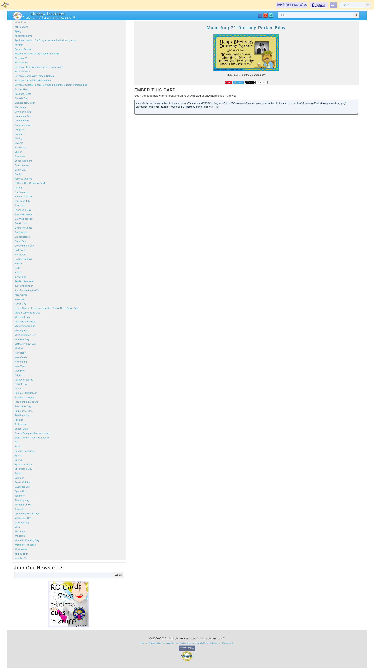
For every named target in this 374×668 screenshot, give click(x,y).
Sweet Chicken (23, 482)
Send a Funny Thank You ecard (32, 437)
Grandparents (22, 236)
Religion (19, 419)
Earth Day (20, 147)
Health (18, 263)
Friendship (20, 205)
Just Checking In (24, 285)
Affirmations (21, 26)
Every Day (20, 169)
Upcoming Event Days (27, 513)
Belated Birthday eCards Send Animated (37, 53)
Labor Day (20, 303)
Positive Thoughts (24, 397)
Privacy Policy (155, 643)
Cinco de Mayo (23, 111)
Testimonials (185, 643)
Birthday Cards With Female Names (34, 75)
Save (229, 82)
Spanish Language (25, 451)
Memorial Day (22, 317)
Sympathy (20, 491)
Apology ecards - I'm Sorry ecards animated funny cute (45, 40)
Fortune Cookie (23, 196)
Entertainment (22, 165)
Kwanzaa (19, 299)
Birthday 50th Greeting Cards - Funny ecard (39, 67)
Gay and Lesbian (24, 214)
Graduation (21, 232)
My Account (227, 643)
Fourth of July (22, 201)
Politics (19, 388)
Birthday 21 (21, 58)
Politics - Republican (26, 392)
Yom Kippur (21, 553)
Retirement (21, 424)
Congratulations (23, 125)
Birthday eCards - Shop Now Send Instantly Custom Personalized (51, 84)
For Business (21, 192)
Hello (17, 267)
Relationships (22, 415)
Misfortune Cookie (25, 325)
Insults (18, 272)
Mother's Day (22, 339)
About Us (170, 643)
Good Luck (21, 223)
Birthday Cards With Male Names (33, 80)
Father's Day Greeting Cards (30, 183)
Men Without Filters (25, 321)
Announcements (23, 35)
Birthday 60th (22, 71)
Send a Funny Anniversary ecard (32, 433)
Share (239, 82)
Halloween (20, 250)
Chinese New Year (25, 102)
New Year (20, 366)
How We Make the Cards (206, 643)
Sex (17, 442)
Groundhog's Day (24, 245)
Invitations (20, 276)
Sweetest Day (22, 486)
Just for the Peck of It (27, 290)
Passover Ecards (24, 379)
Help (142, 643)
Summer (19, 477)
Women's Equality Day (27, 540)
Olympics (20, 370)
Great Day (20, 241)
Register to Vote (24, 410)
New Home (21, 361)
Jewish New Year (24, 281)
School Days (21, 428)
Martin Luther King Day (27, 312)
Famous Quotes (23, 178)
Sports (18, 455)
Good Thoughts (23, 227)
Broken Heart (22, 89)
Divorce (19, 142)
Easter (18, 151)
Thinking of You (23, 504)
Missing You (21, 330)
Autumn (19, 44)
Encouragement (23, 160)
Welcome (20, 535)
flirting (18, 187)
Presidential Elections (26, 401)
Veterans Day (22, 522)
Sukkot (18, 473)
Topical (19, 509)
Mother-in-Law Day (25, 343)
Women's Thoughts (25, 544)
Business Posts (23, 93)
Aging (18, 31)
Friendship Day (23, 209)
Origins (18, 375)
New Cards (21, 357)
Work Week (21, 549)
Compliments (22, 120)
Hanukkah (20, 254)
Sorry (18, 446)
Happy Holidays (23, 258)
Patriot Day (21, 384)
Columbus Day (23, 116)
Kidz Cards (21, 294)
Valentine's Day (23, 518)
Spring (18, 459)
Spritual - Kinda (23, 464)
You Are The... (22, 558)
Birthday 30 (21, 62)
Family (18, 174)
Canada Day (21, 98)
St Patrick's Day (23, 468)
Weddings (20, 531)
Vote (17, 526)
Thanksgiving (22, 500)
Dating (18, 134)
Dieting (18, 138)
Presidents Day (23, 406)
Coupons (20, 129)
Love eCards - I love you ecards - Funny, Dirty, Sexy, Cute (47, 308)
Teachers (20, 495)
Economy (20, 156)
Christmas (20, 107)
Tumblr (263, 82)
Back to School (23, 49)
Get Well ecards (23, 218)
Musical (19, 348)
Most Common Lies (25, 334)
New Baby (20, 352)
